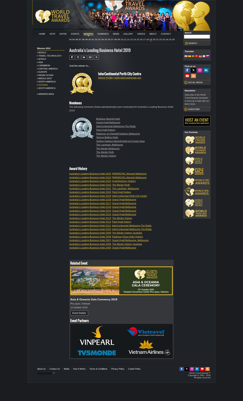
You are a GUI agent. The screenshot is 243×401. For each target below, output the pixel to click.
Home (42, 34)
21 (157, 39)
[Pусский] (207, 56)
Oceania (43, 85)
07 (112, 39)
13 (131, 39)
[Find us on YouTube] (187, 76)
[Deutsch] (200, 56)
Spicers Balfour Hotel (107, 137)
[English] (186, 56)
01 (93, 39)
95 (74, 39)
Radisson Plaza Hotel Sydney (127, 236)
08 (115, 39)
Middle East (45, 78)
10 (122, 39)
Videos (141, 34)
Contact (166, 34)
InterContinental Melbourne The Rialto (116, 126)
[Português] (193, 56)
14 (135, 39)
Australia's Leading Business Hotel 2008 (90, 236)
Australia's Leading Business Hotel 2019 (90, 196)
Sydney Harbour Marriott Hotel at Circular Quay (120, 141)
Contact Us (55, 369)
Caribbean (44, 65)
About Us (41, 369)
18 (148, 39)
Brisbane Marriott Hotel (108, 119)
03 (99, 39)
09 (119, 39)
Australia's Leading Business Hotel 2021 (90, 188)
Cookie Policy (134, 369)
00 (90, 39)
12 (128, 39)
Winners (88, 34)
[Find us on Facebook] (187, 70)
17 (144, 39)
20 (154, 39)
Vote (52, 34)
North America (47, 82)
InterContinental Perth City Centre (129, 196)
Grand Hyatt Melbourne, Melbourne (130, 240)
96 (77, 39)
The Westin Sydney (106, 156)
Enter (63, 34)
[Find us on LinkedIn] (206, 70)
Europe (42, 72)
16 (141, 39)
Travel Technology (50, 56)
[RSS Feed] (193, 76)
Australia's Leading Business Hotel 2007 (90, 240)
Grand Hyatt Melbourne (108, 122)
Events (75, 34)
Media (66, 369)
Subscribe (194, 109)
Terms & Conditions (98, 369)
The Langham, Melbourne (109, 144)
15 (138, 39)
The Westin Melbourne (108, 148)
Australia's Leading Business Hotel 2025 (90, 173)
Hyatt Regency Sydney (124, 181)
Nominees (103, 34)
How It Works (79, 369)
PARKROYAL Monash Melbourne (129, 173)
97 (80, 39)
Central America (48, 69)
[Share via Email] (90, 57)
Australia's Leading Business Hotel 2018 (90, 199)
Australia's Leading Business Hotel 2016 (90, 207)
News (116, 34)
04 (103, 39)
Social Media (195, 82)
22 (160, 39)
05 (106, 39)
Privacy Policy (117, 369)
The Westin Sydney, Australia (127, 233)
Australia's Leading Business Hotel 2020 (90, 192)
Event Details (79, 313)
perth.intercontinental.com (127, 78)
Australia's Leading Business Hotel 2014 (90, 214)
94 (70, 39)
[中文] (196, 56)
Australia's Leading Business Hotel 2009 (90, 233)
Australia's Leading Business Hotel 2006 (90, 244)
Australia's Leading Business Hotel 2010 (90, 229)
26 (173, 39)
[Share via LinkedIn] (84, 57)
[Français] (204, 56)
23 (164, 39)
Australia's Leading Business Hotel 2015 (90, 211)
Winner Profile (105, 78)
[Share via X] (78, 57)
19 (151, 39)
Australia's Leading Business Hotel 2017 (90, 203)
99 (86, 39)
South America (46, 88)
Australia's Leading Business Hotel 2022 (90, 185)
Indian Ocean (45, 75)
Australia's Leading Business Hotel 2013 (90, 218)
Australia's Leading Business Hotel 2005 (90, 247)
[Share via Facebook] (71, 57)
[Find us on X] (193, 70)
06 (109, 39)
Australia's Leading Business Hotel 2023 (90, 181)
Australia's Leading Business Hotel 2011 (90, 225)
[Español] (189, 56)
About (153, 34)
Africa (42, 59)
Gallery (128, 34)
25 (170, 39)
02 (96, 39)
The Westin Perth (105, 152)
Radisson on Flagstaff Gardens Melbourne (118, 133)
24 (167, 39)
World (42, 52)
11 (125, 39)
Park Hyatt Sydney (105, 130)
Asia (40, 62)
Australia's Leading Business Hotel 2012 (90, 222)
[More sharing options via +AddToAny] (96, 57)
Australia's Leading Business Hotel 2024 (90, 177)
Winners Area (46, 94)
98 (83, 39)
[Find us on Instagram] (199, 70)
